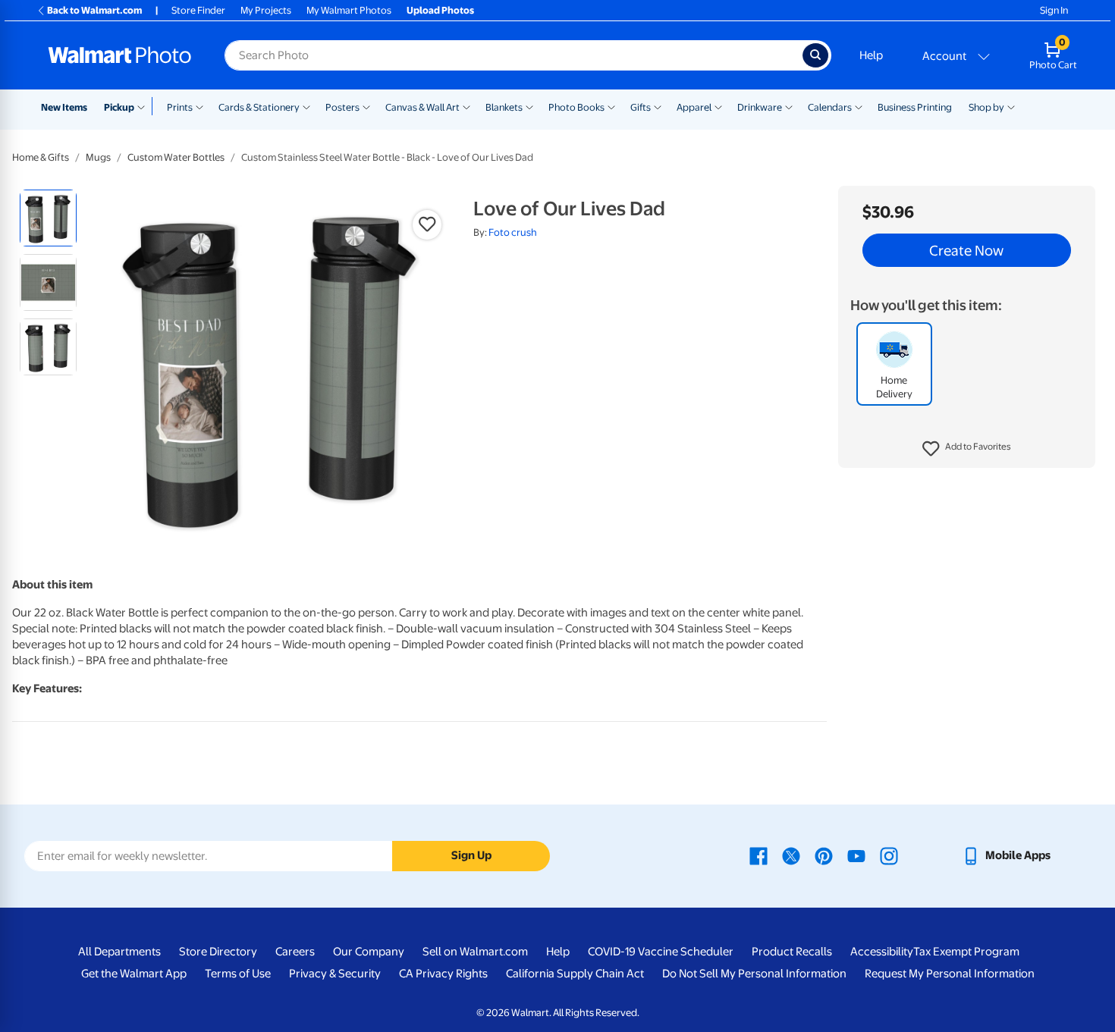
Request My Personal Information (950, 973)
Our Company (368, 951)
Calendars (830, 107)
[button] (966, 449)
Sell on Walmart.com (475, 951)
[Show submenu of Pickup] (144, 106)
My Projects (265, 10)
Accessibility (881, 951)
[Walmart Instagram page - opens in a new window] (889, 855)
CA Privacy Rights (443, 973)
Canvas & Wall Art (422, 107)
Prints (180, 107)
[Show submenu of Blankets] (529, 106)
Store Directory (218, 951)
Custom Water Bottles (176, 157)
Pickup (119, 107)
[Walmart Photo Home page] (119, 55)
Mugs (98, 157)
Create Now (966, 250)
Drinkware (759, 107)
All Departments (119, 951)
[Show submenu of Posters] (366, 106)
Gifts (640, 107)
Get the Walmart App (134, 973)
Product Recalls (792, 951)
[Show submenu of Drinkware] (788, 106)
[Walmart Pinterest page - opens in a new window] (824, 855)
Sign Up (471, 855)
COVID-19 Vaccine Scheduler (660, 951)
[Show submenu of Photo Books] (611, 106)
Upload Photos (440, 10)
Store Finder (198, 10)
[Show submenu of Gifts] (657, 106)
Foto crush (512, 232)
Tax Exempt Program (966, 951)
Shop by (986, 107)
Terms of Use (238, 973)
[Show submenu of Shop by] (1011, 106)
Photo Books (576, 107)
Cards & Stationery (259, 107)
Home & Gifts (40, 157)
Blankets (504, 107)
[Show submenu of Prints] (199, 106)
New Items (64, 107)
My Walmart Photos (348, 10)
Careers (295, 951)
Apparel (694, 107)
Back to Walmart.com (94, 10)
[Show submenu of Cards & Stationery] (306, 106)
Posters (342, 107)
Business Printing (915, 107)
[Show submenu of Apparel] (718, 106)
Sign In (1054, 10)
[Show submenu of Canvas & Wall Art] (466, 106)
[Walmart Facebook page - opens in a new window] (758, 855)
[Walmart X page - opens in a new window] (791, 855)
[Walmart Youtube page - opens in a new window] (856, 855)
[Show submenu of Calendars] (858, 106)
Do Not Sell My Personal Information (754, 973)
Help (871, 55)
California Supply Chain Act (575, 973)
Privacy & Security (335, 973)
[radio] (48, 218)
